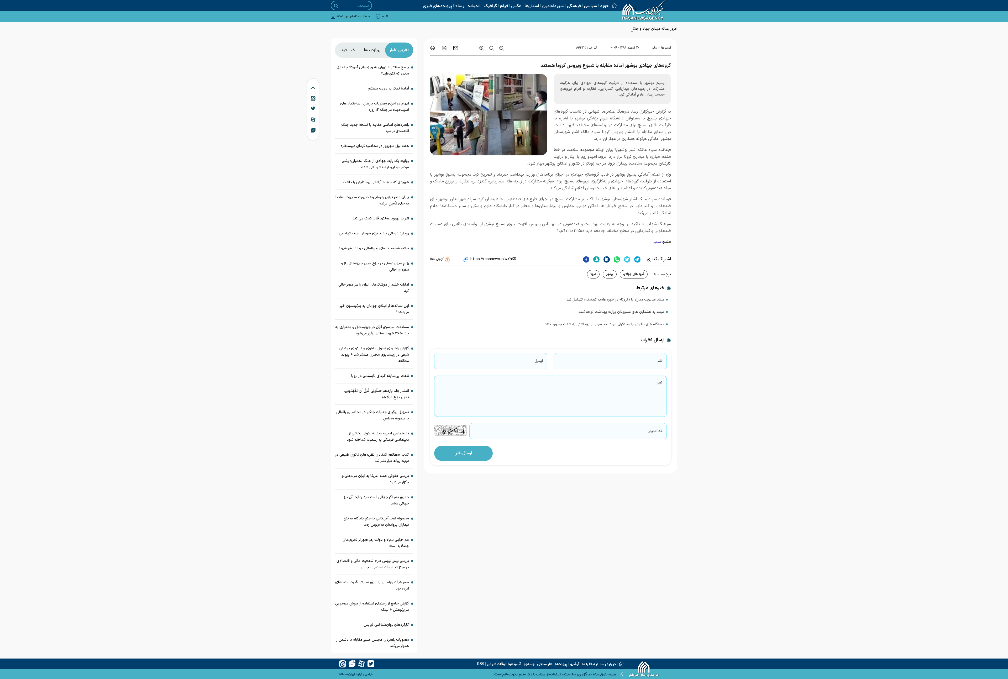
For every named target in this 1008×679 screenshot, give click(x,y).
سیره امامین (553, 5)
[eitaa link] (313, 98)
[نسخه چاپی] (432, 48)
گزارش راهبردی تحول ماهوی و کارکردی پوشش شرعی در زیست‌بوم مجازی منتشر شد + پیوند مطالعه (374, 355)
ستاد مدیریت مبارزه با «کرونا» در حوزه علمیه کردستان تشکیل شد (615, 299)
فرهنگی (574, 5)
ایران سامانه (347, 674)
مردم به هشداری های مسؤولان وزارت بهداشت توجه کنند (621, 312)
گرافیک (490, 5)
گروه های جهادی (633, 274)
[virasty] (352, 663)
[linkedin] (606, 259)
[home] (644, 669)
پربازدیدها (372, 50)
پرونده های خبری (437, 5)
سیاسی (590, 5)
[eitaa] (342, 663)
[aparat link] (313, 119)
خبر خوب (347, 50)
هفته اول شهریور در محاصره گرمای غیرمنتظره (375, 146)
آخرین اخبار (399, 50)
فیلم (504, 5)
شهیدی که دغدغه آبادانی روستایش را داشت (375, 182)
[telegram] (636, 259)
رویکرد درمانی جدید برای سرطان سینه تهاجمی (374, 233)
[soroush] (596, 259)
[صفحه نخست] (612, 5)
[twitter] (626, 259)
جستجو (529, 664)
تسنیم (657, 242)
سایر (654, 47)
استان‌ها (531, 5)
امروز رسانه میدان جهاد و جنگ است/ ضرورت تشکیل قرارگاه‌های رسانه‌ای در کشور (617, 28)
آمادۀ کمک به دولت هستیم (388, 88)
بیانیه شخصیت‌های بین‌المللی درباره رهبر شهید (373, 248)
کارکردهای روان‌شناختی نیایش (386, 625)
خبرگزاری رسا (643, 111)
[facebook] (586, 259)
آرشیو (574, 664)
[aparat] (361, 663)
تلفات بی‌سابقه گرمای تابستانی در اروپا (380, 376)
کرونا (593, 274)
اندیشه (474, 5)
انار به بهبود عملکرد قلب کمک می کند (381, 218)
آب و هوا (514, 664)
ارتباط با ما (589, 664)
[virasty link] (313, 130)
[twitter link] (313, 108)
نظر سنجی (544, 664)
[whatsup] (616, 259)
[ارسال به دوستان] (455, 48)
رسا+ (459, 5)
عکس (516, 5)
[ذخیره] (444, 48)
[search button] (336, 5)
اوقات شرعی (496, 664)
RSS (480, 664)
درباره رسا (608, 664)
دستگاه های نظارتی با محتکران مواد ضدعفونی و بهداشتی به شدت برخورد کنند (604, 324)
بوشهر (609, 274)
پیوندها (561, 664)
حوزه (604, 5)
